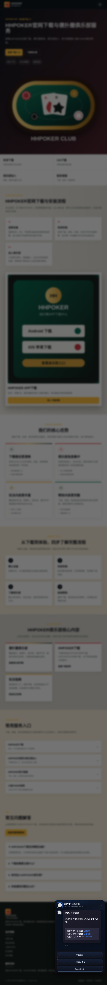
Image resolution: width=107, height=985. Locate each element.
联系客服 (80, 955)
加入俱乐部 (80, 969)
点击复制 (87, 931)
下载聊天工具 (79, 962)
